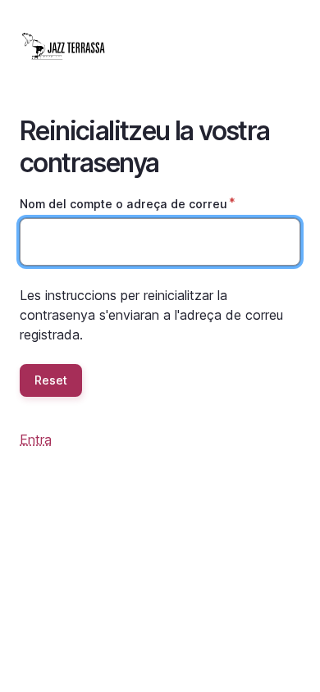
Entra (36, 439)
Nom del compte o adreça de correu (123, 204)
